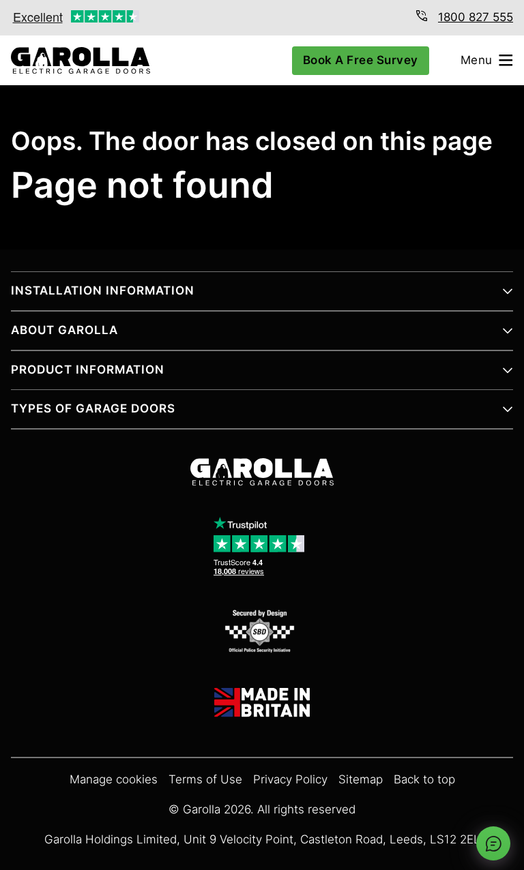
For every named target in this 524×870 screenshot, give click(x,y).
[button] (262, 296)
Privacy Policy (290, 779)
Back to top (424, 779)
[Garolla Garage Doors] (75, 60)
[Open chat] (493, 843)
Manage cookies (114, 779)
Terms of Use (205, 779)
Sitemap (360, 779)
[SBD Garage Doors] (262, 633)
